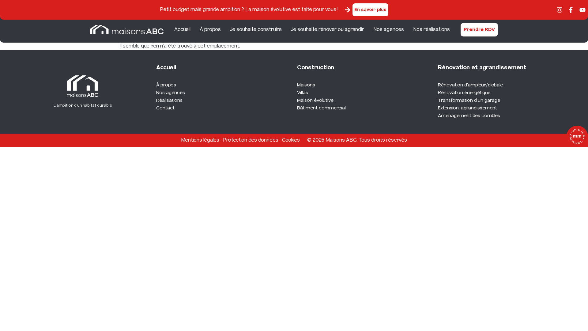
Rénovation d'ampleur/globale (470, 85)
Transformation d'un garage (469, 100)
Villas (302, 93)
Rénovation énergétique (464, 93)
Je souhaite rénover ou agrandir (327, 29)
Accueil (182, 29)
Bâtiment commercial (321, 108)
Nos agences (388, 29)
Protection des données (250, 140)
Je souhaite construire (256, 29)
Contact (165, 108)
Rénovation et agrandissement (482, 67)
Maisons (306, 85)
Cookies (291, 140)
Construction (315, 67)
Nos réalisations (431, 29)
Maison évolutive (315, 100)
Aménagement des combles (469, 116)
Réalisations (169, 100)
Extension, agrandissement (467, 108)
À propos (210, 29)
